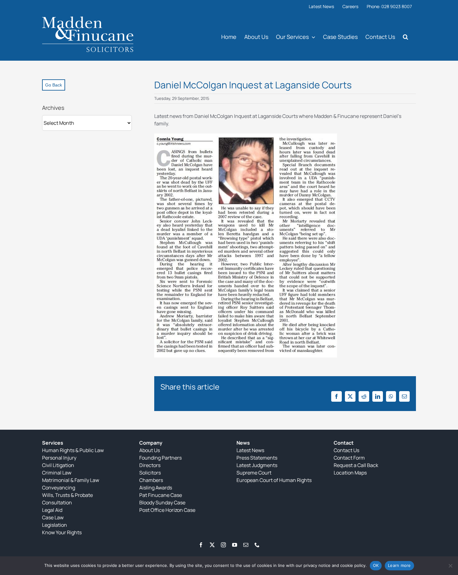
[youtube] (234, 544)
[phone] (257, 544)
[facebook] (200, 544)
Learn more (399, 565)
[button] (405, 36)
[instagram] (223, 544)
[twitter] (212, 544)
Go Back (53, 84)
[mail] (245, 544)
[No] (450, 566)
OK (376, 565)
